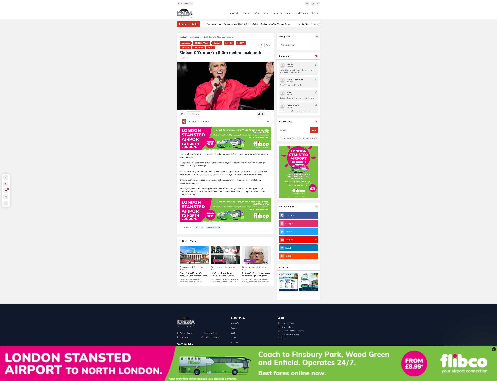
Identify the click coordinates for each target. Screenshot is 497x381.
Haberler (228, 43)
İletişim (315, 13)
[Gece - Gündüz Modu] (307, 5)
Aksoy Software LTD (270, 378)
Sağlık (256, 13)
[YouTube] (185, 350)
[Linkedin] (204, 350)
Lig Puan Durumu (241, 350)
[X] (198, 350)
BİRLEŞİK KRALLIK (201, 43)
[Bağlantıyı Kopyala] (260, 45)
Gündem (216, 43)
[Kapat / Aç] (5, 203)
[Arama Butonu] (318, 4)
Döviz (265, 13)
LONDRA (240, 43)
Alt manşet (194, 37)
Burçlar (246, 13)
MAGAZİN (185, 47)
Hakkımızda (302, 13)
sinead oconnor (213, 227)
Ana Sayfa (184, 37)
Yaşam (210, 47)
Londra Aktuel (187, 267)
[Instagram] (179, 350)
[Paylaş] (182, 113)
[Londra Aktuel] (185, 13)
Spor (288, 13)
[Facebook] (192, 350)
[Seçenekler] (268, 113)
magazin (199, 227)
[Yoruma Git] (316, 64)
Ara (314, 130)
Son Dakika (277, 13)
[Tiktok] (211, 350)
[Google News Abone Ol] (193, 113)
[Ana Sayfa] (5, 184)
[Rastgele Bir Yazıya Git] (5, 177)
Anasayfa (234, 13)
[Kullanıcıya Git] (282, 65)
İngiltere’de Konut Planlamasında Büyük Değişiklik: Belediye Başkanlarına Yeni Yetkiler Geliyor (249, 24)
